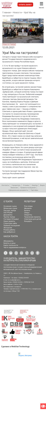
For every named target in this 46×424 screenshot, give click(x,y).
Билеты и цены (9, 243)
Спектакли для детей (32, 219)
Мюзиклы (28, 208)
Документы (8, 215)
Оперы (26, 213)
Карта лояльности (11, 245)
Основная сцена (10, 206)
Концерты (28, 221)
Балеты (27, 210)
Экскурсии (8, 228)
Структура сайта (10, 223)
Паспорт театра (10, 210)
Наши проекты (9, 221)
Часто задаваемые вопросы (15, 247)
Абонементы (8, 241)
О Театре (8, 201)
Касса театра (11, 236)
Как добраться (9, 232)
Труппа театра (9, 217)
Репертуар (30, 201)
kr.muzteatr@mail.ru (14, 280)
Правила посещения (12, 225)
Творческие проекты (32, 217)
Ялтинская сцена (10, 208)
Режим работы (9, 230)
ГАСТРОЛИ (8, 213)
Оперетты (28, 215)
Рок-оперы (28, 206)
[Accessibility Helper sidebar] (43, 406)
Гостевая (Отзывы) (11, 219)
